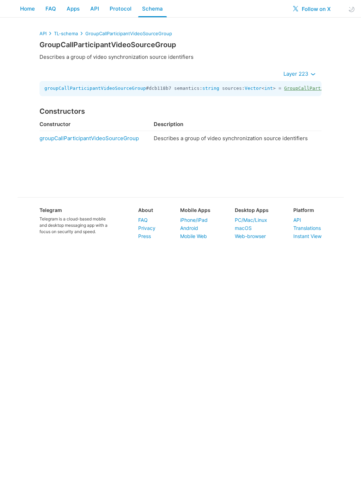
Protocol (120, 8)
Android (189, 228)
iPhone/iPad (194, 220)
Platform (303, 210)
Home (27, 8)
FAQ (50, 8)
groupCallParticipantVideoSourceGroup (95, 88)
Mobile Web (193, 236)
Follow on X (315, 9)
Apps (73, 8)
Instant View (307, 236)
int (268, 88)
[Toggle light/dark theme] (351, 9)
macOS (243, 228)
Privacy (146, 228)
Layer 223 (296, 73)
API (94, 8)
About (145, 210)
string (210, 88)
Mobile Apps (195, 210)
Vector (253, 88)
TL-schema (66, 33)
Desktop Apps (252, 210)
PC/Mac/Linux (251, 220)
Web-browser (250, 236)
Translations (307, 228)
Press (144, 236)
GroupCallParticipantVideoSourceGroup (128, 33)
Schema (152, 8)
